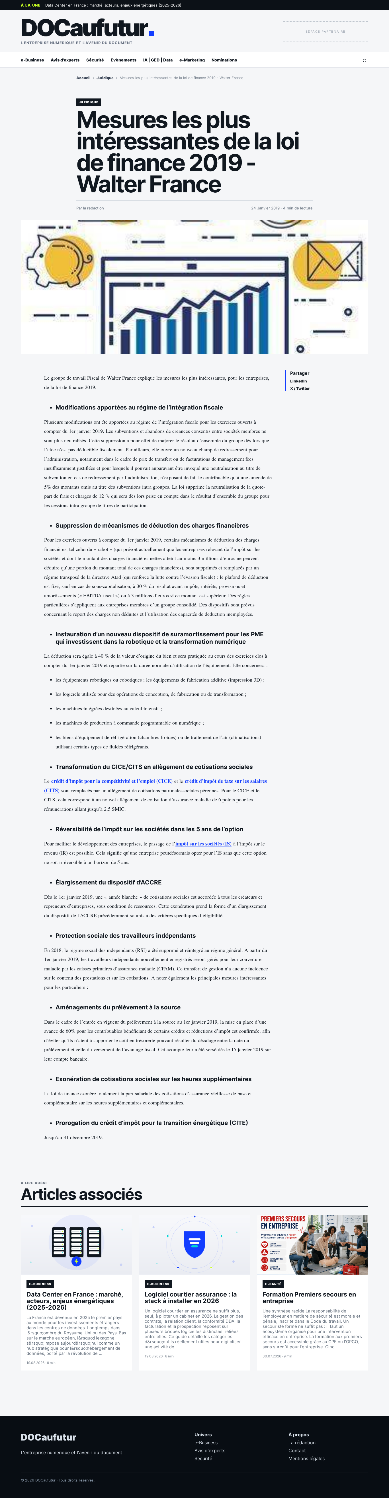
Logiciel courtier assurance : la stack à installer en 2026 (191, 1297)
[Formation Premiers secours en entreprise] (312, 1245)
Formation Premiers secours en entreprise (309, 1297)
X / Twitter (300, 388)
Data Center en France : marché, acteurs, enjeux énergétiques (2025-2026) (113, 5)
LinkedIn (298, 381)
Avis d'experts (65, 59)
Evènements (123, 59)
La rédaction (302, 1442)
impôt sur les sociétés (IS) (203, 843)
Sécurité (95, 59)
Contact (297, 1450)
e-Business (32, 59)
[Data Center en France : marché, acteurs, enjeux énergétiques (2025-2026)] (76, 1245)
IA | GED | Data (158, 59)
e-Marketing (192, 59)
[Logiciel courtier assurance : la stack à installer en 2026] (194, 1245)
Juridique (105, 78)
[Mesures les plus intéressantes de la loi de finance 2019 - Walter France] (194, 287)
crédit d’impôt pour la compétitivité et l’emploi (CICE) (112, 781)
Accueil (83, 78)
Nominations (224, 59)
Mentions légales (306, 1458)
